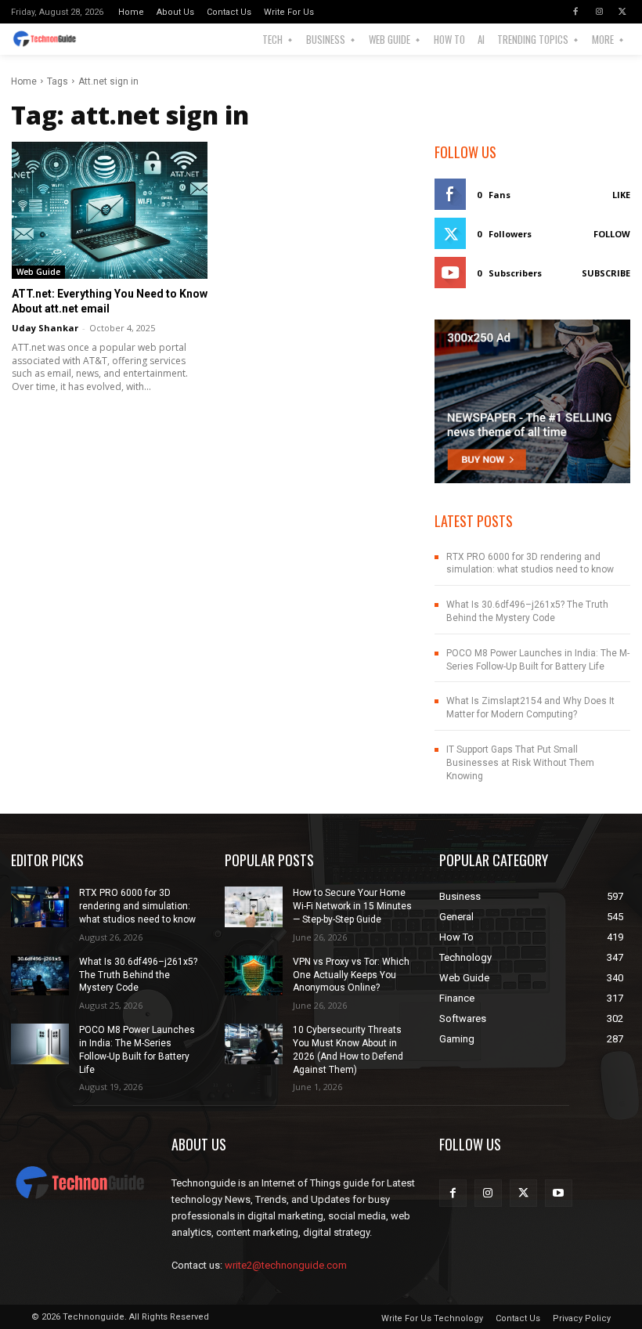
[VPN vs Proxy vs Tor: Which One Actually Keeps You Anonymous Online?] (254, 975)
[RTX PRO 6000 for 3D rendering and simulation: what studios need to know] (40, 907)
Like (621, 194)
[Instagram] (599, 11)
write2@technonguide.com (286, 1265)
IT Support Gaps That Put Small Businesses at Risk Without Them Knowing (520, 763)
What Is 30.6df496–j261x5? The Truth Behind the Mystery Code (138, 975)
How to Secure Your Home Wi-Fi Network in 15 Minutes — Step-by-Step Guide (352, 906)
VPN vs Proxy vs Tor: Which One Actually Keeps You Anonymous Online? (351, 975)
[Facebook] (575, 11)
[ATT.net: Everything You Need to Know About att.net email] (109, 210)
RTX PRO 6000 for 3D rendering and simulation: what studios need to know (530, 563)
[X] (622, 11)
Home (24, 81)
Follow (611, 234)
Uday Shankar (45, 328)
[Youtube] (558, 1193)
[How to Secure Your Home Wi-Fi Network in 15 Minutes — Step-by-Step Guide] (254, 907)
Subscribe (606, 273)
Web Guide (38, 271)
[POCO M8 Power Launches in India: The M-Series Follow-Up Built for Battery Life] (40, 1044)
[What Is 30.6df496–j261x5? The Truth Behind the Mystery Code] (40, 975)
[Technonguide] (51, 39)
